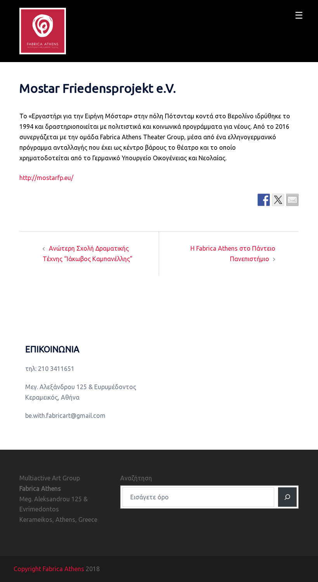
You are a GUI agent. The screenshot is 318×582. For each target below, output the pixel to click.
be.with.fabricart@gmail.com (65, 415)
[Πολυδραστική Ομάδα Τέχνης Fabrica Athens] (42, 30)
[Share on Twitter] (278, 200)
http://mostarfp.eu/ (46, 177)
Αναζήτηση (136, 478)
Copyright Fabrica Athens (49, 568)
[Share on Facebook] (264, 200)
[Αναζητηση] (287, 497)
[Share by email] (292, 200)
